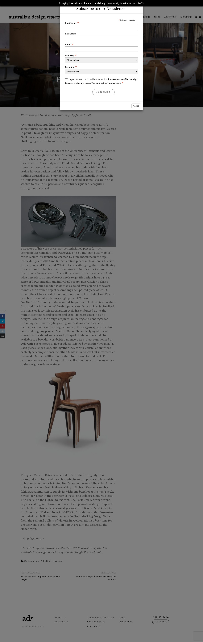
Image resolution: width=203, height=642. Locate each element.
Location (71, 67)
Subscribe (103, 92)
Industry (71, 55)
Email (69, 44)
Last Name (70, 33)
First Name (72, 23)
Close (136, 106)
